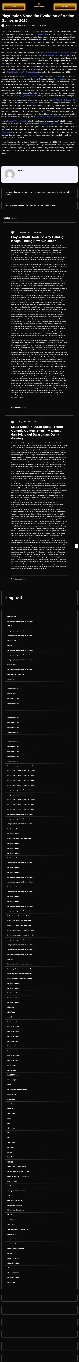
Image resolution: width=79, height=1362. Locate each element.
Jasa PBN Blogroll (13, 1258)
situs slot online (13, 1263)
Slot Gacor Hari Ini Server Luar (18, 1229)
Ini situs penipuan (13, 829)
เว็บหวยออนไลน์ (12, 1007)
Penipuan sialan (13, 1026)
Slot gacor (11, 1113)
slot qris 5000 (12, 640)
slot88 (9, 1253)
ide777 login (11, 1070)
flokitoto (10, 959)
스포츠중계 (11, 1219)
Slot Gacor (11, 1215)
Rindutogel (11, 1099)
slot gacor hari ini (13, 1273)
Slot (8, 1123)
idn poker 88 (11, 1234)
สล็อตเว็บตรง (11, 1012)
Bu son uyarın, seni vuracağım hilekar (20, 766)
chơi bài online (53, 55)
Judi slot (10, 1147)
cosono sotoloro (13, 684)
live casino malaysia (14, 1205)
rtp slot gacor (12, 1065)
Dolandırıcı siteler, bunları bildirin (19, 838)
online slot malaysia (14, 1200)
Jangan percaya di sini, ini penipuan (20, 621)
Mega (9, 1118)
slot (8, 1268)
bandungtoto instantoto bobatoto (19, 964)
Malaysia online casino (15, 1210)
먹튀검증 (10, 1162)
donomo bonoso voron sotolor (18, 1176)
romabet (10, 713)
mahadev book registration (17, 1089)
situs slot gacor (13, 1277)
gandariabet (11, 664)
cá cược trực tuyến (47, 124)
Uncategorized (17, 25)
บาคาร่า (10, 1017)
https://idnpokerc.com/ (15, 1248)
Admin (7, 25)
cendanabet (11, 1239)
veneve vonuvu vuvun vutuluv (18, 1171)
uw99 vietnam (12, 1186)
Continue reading (18, 408)
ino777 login (11, 1080)
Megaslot (10, 1152)
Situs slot (10, 1108)
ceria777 (10, 1084)
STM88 (9, 626)
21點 (8, 1195)
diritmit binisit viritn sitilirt (16, 1166)
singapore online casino (16, 1191)
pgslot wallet (12, 1181)
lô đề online (33, 103)
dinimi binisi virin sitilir (15, 674)
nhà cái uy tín (43, 34)
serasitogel (11, 1104)
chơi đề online (59, 79)
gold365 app (11, 616)
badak (9, 645)
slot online (11, 1282)
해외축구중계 (11, 1094)
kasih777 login (12, 1075)
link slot (10, 1157)
